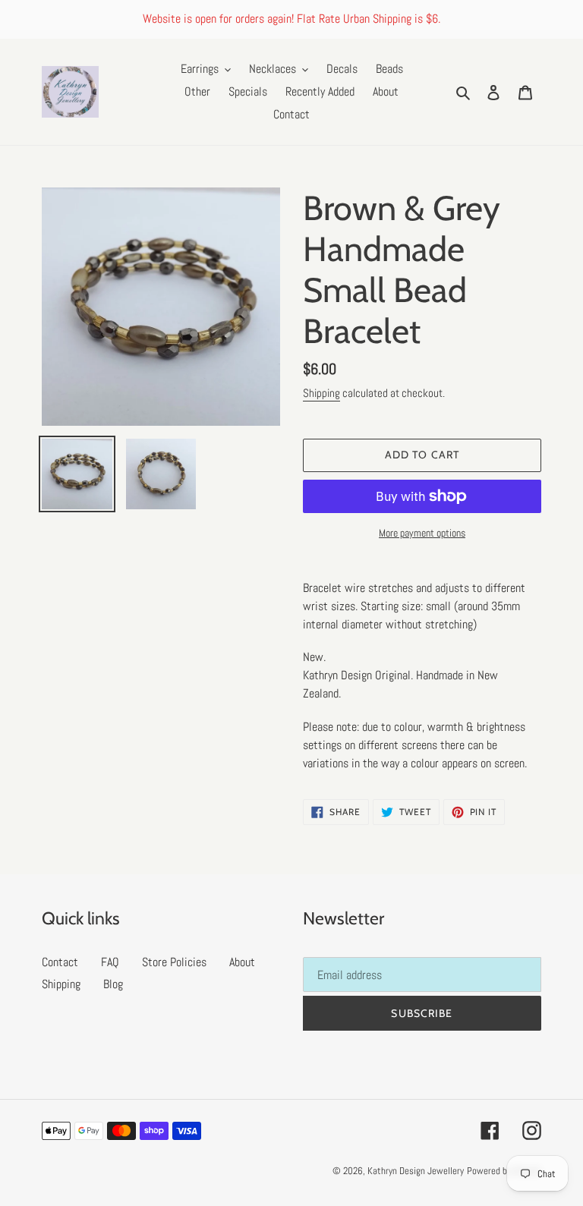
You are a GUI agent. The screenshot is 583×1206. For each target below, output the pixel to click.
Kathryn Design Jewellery (415, 1170)
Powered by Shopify (504, 1170)
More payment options (422, 533)
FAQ (110, 962)
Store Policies (174, 962)
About (242, 962)
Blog (113, 984)
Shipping (321, 393)
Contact (60, 962)
